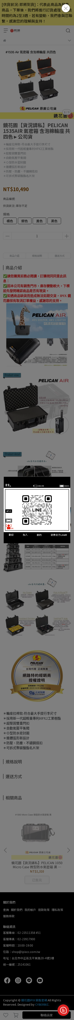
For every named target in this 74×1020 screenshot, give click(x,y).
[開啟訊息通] (63, 1010)
